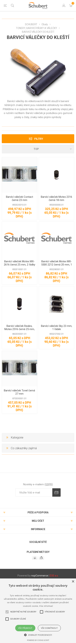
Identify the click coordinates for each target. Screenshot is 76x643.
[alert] (38, 610)
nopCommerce (39, 575)
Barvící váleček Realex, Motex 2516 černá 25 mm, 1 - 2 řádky (19, 329)
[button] (38, 634)
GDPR (48, 484)
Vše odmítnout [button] (49, 628)
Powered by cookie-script (38, 640)
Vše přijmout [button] (25, 628)
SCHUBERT (31, 24)
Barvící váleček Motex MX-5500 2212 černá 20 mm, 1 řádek (56, 264)
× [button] (73, 581)
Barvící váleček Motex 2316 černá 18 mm (56, 198)
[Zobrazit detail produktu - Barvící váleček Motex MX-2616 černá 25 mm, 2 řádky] (19, 239)
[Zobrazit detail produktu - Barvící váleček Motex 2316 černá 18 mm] (56, 175)
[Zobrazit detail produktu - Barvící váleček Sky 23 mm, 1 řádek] (56, 304)
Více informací (46, 606)
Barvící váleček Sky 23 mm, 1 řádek (56, 327)
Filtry (38, 138)
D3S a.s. (54, 575)
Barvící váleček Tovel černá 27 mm (19, 392)
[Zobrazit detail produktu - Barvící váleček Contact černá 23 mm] (19, 175)
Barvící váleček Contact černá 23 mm (19, 198)
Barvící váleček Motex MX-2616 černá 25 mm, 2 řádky (19, 263)
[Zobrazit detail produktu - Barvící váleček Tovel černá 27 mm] (19, 368)
